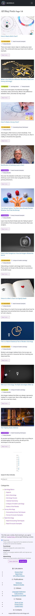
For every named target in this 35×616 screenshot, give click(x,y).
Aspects (8, 492)
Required (6, 540)
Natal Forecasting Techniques (18, 433)
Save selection (13, 561)
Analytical (6, 550)
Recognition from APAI (19, 595)
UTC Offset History (19, 576)
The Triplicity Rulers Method (9, 428)
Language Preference (18, 592)
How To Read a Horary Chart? (10, 122)
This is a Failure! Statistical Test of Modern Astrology (17, 341)
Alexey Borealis (7, 44)
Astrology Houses (11, 498)
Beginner (5, 86)
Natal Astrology (9, 518)
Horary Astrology (9, 509)
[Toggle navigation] (31, 3)
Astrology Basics (15, 86)
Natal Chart (18, 574)
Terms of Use (19, 602)
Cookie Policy (11, 537)
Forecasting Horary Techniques (20, 127)
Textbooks (19, 583)
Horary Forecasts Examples (17, 215)
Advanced (5, 170)
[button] (18, 471)
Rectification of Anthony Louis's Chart (12, 165)
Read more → (5, 55)
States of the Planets (12, 506)
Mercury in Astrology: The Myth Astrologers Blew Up (17, 385)
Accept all (23, 561)
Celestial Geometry (12, 501)
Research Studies (19, 585)
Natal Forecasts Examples (19, 41)
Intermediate (6, 41)
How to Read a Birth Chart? (9, 36)
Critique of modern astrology (20, 260)
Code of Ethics (18, 594)
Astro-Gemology (11, 495)
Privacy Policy (19, 604)
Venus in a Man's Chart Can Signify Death (13, 298)
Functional (6, 546)
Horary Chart (19, 572)
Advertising (7, 556)
